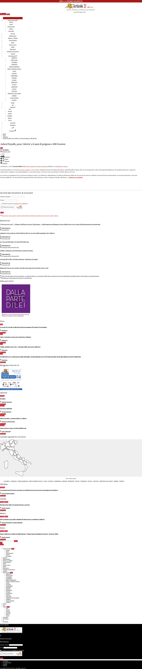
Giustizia (39, 216)
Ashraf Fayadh (20, 216)
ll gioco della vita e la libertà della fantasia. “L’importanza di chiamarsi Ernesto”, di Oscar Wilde (29, 534)
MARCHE (14, 78)
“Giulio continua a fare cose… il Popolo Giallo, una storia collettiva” (20, 347)
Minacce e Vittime (13, 38)
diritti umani (33, 216)
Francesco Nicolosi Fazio (8, 421)
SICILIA (14, 89)
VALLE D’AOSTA (14, 98)
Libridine (9, 116)
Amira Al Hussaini (42, 166)
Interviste (12, 123)
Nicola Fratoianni (6, 412)
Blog (1, 148)
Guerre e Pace (12, 45)
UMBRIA (14, 96)
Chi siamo (5, 661)
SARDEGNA (14, 87)
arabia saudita (12, 216)
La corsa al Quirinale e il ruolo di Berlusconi (14, 242)
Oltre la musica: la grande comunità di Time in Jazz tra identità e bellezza (22, 519)
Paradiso (2, 399)
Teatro (10, 120)
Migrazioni (13, 49)
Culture (11, 29)
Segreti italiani (13, 40)
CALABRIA (14, 62)
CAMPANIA (14, 64)
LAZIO (14, 71)
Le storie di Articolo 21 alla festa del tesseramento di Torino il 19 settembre (23, 327)
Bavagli (13, 33)
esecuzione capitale (24, 170)
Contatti (5, 664)
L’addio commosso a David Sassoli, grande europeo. (16, 251)
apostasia (5, 216)
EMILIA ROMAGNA (14, 67)
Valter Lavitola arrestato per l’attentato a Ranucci (15, 337)
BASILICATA (14, 60)
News (1, 324)
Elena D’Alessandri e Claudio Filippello (12, 522)
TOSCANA (14, 91)
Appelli (13, 54)
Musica (10, 118)
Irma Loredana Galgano (8, 493)
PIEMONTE (14, 82)
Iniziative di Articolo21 (13, 51)
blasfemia (27, 216)
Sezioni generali (12, 20)
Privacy (5, 665)
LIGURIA (14, 73)
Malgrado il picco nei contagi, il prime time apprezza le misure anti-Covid (24, 268)
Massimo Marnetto (7, 402)
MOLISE (14, 80)
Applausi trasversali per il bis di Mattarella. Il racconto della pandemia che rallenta (27, 233)
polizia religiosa (54, 216)
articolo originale (30, 166)
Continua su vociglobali (75, 177)
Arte (10, 109)
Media (12, 103)
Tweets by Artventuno (6, 638)
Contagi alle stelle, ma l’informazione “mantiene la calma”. (19, 259)
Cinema (10, 111)
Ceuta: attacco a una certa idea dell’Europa (13, 428)
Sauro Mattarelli (6, 431)
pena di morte (45, 216)
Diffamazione (12, 36)
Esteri (11, 24)
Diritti (12, 47)
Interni (11, 22)
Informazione (11, 26)
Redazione (4, 330)
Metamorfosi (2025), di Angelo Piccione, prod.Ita (15, 505)
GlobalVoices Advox (61, 166)
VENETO (14, 100)
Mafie (12, 42)
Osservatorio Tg (6, 228)
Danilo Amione (6, 508)
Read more (3, 332)
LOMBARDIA (14, 75)
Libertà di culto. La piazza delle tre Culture (13, 418)
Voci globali (5, 150)
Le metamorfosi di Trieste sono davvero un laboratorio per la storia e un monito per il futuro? (29, 490)
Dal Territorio (12, 56)
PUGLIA (14, 84)
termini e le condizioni (21, 203)
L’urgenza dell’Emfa (6, 408)
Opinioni (2, 396)
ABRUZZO (14, 58)
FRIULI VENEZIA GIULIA (14, 69)
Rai (13, 105)
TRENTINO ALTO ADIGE (14, 93)
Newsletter (13, 125)
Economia (11, 31)
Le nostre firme (7, 662)
